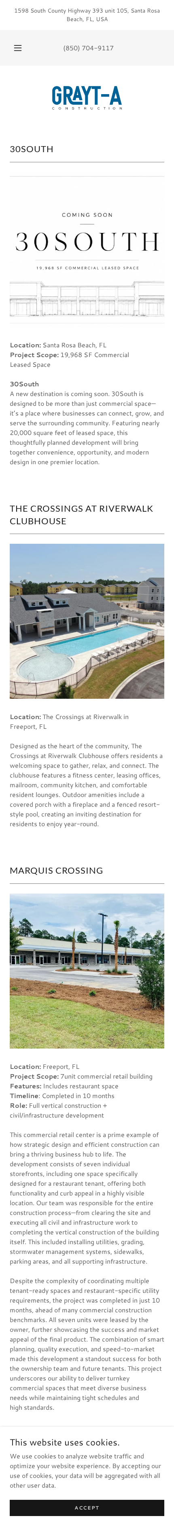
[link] (87, 97)
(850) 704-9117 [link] (88, 47)
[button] (18, 48)
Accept (87, 1507)
